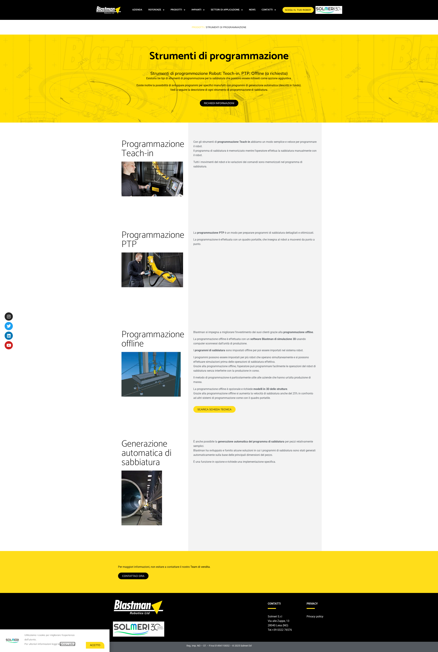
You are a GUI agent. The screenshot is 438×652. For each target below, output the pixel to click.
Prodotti (176, 10)
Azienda (137, 10)
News (252, 10)
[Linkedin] (9, 336)
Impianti (196, 10)
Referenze (154, 10)
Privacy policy (315, 616)
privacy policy (67, 643)
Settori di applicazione (225, 10)
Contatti (267, 10)
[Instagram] (9, 316)
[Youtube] (9, 345)
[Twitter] (9, 326)
